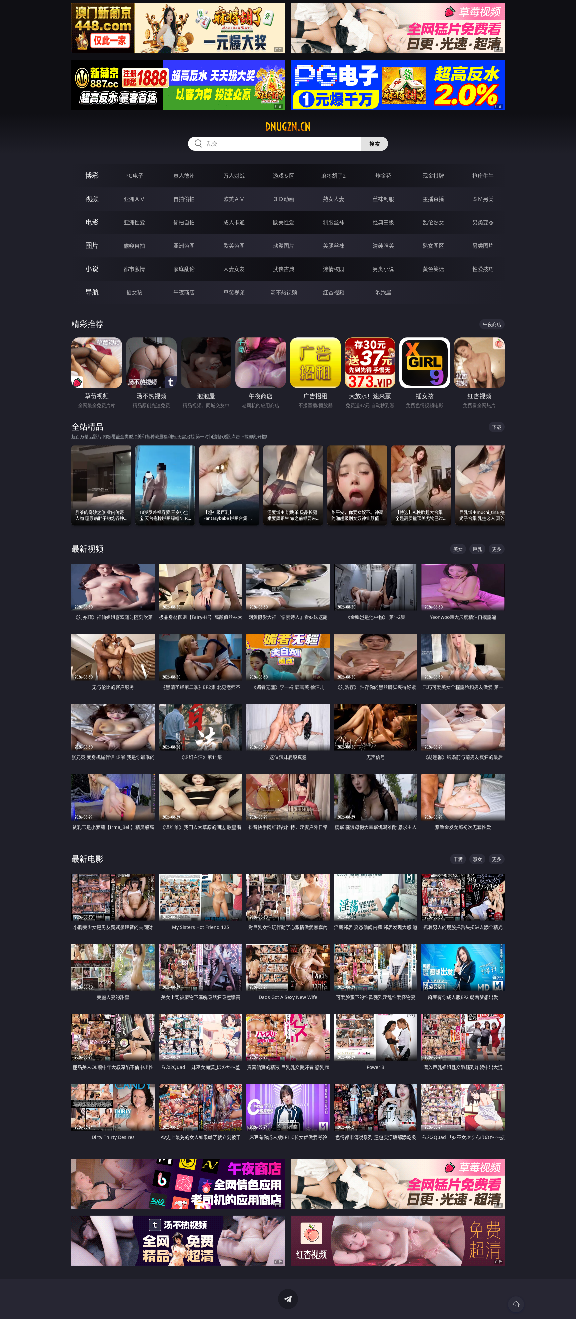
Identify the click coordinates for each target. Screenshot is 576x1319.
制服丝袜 (333, 222)
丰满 (458, 859)
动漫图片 (283, 245)
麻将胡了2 (333, 175)
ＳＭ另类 (483, 199)
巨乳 (477, 549)
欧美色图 (234, 245)
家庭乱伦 (184, 269)
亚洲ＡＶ (134, 199)
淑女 (477, 859)
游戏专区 (283, 175)
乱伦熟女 (433, 222)
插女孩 (134, 292)
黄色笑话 (433, 269)
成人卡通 (234, 222)
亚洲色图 (184, 245)
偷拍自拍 (184, 222)
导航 (92, 292)
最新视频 (87, 548)
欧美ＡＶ (234, 199)
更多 (496, 549)
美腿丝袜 (333, 245)
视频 (92, 198)
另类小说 (383, 269)
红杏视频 (333, 292)
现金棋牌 (433, 175)
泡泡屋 (383, 292)
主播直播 (433, 199)
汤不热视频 (283, 292)
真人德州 (184, 175)
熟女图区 (433, 245)
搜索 (374, 143)
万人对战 (234, 175)
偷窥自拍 (134, 245)
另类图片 (483, 245)
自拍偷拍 (184, 199)
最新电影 (87, 858)
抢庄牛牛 (483, 175)
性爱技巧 (483, 269)
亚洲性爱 (134, 222)
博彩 (92, 175)
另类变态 (483, 222)
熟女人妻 (333, 199)
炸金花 (383, 175)
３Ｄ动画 (283, 199)
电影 (92, 222)
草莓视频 (234, 292)
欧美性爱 (283, 222)
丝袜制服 (383, 199)
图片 (92, 245)
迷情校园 (333, 269)
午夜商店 (184, 292)
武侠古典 (283, 269)
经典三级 (383, 222)
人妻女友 (234, 269)
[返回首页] (516, 1304)
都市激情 (134, 269)
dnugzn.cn (288, 126)
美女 (458, 549)
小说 (92, 268)
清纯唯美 (383, 245)
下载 (496, 427)
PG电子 (134, 175)
